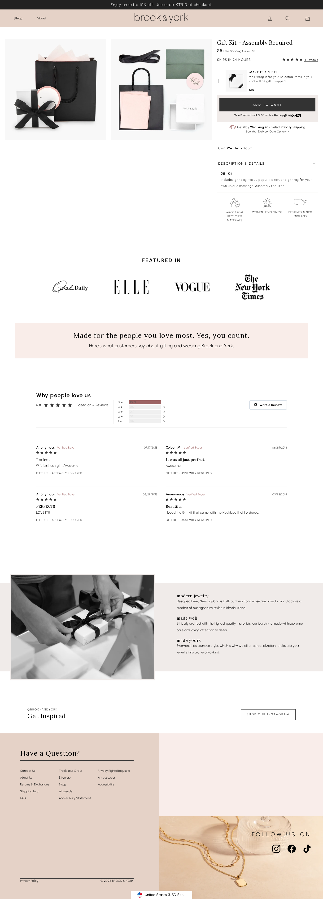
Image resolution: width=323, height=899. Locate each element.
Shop (18, 18)
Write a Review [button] (271, 405)
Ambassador (106, 777)
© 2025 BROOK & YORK (117, 880)
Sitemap (65, 777)
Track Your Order (70, 770)
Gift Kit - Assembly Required (59, 473)
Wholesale (65, 791)
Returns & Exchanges (34, 784)
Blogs (62, 784)
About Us (26, 777)
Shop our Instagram (268, 714)
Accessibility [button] (106, 784)
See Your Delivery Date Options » (267, 131)
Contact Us (27, 770)
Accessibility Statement (75, 798)
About (42, 18)
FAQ (23, 798)
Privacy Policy (29, 880)
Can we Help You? (235, 148)
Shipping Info (29, 791)
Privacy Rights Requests (114, 770)
